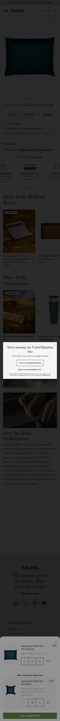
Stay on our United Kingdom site (29, 370)
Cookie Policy (46, 375)
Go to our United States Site (30, 363)
